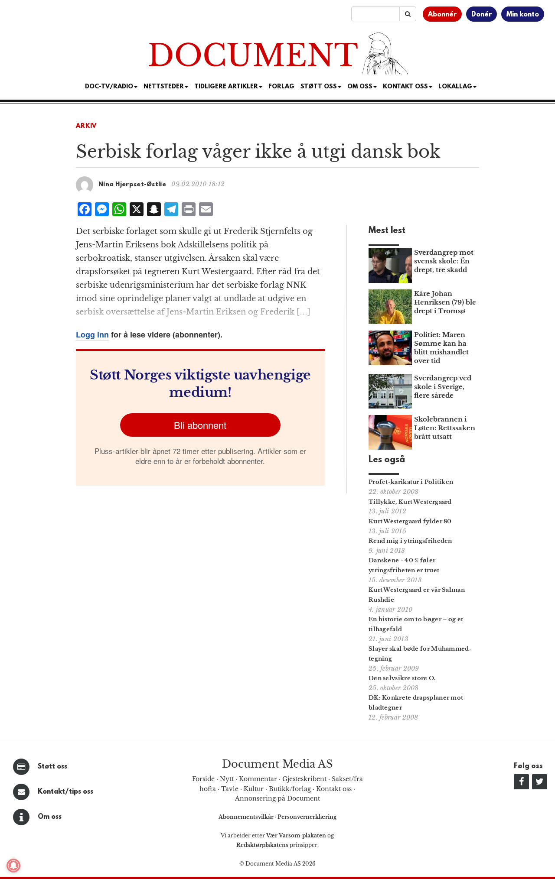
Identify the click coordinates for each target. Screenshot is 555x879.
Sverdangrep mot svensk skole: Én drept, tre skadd (443, 261)
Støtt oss (52, 767)
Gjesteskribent (304, 779)
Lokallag (455, 87)
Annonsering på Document (277, 798)
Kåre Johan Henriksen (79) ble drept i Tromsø (445, 302)
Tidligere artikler (226, 87)
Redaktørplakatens (262, 845)
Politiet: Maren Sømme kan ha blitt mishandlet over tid (441, 348)
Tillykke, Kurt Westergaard (410, 502)
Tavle (229, 789)
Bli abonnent (200, 424)
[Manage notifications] (13, 866)
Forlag (281, 87)
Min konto (522, 15)
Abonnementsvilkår (247, 817)
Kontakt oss (405, 87)
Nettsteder (164, 87)
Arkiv (86, 126)
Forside (203, 779)
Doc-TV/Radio (109, 87)
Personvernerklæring (307, 817)
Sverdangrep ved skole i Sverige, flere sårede (442, 386)
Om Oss (359, 87)
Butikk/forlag (290, 789)
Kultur (254, 789)
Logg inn (92, 334)
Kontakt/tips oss (65, 792)
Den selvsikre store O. (402, 678)
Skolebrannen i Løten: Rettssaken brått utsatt (444, 428)
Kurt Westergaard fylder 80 (410, 521)
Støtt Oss (318, 87)
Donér (481, 15)
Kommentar (258, 779)
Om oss (50, 817)
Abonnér (442, 15)
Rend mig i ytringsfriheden (410, 541)
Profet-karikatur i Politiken (411, 482)
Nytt (227, 779)
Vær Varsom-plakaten (296, 835)
